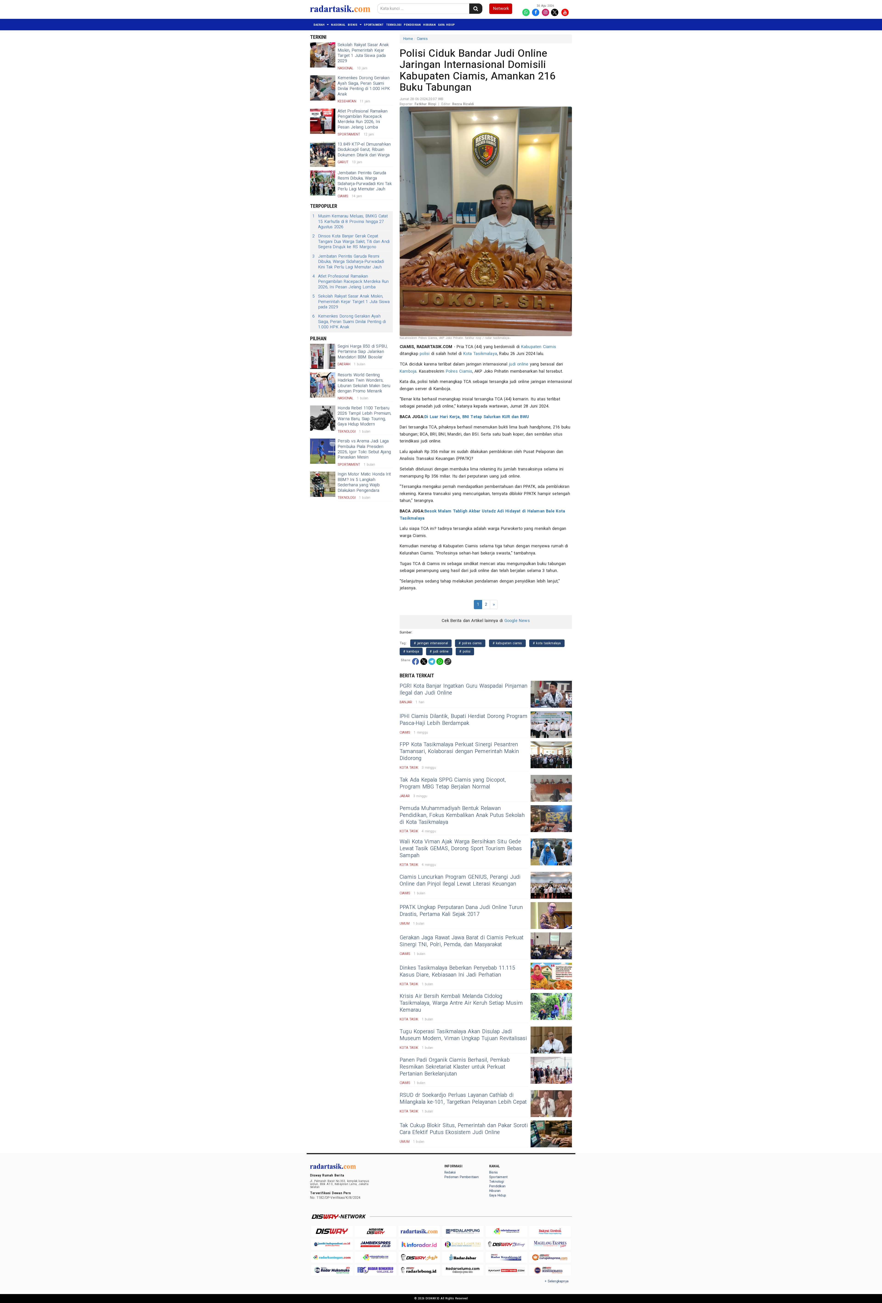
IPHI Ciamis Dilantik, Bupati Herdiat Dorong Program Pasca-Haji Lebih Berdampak (463, 719)
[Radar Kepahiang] (506, 1257)
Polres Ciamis (459, 371)
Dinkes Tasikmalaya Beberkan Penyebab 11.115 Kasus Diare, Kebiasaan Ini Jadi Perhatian (457, 971)
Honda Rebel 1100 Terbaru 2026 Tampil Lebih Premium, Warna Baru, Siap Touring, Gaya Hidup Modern (364, 416)
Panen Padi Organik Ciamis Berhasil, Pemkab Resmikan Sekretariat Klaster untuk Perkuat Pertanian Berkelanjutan (455, 1067)
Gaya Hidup (446, 24)
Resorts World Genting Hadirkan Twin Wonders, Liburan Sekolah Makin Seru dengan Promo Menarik (364, 383)
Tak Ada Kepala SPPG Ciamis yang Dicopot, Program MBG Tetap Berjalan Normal (453, 783)
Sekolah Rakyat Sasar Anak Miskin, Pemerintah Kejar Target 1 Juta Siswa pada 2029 (363, 53)
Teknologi (394, 24)
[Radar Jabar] (463, 1257)
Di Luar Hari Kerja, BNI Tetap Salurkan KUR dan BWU (476, 417)
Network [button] (501, 9)
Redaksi (450, 1172)
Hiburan (429, 24)
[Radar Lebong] (419, 1270)
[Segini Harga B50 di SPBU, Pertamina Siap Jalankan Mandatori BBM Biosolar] (322, 356)
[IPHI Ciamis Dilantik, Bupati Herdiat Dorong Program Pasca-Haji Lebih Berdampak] (551, 724)
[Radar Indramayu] (506, 1231)
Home (408, 39)
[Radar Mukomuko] (332, 1270)
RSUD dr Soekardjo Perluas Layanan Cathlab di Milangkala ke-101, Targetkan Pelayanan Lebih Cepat (463, 1098)
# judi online (439, 651)
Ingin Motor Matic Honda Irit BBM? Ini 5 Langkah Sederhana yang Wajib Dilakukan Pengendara (364, 482)
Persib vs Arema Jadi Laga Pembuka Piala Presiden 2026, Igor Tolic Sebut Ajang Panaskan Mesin (364, 449)
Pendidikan (412, 24)
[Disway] (332, 1231)
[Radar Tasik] (419, 1231)
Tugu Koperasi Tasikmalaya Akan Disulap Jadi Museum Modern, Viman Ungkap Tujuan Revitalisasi (463, 1035)
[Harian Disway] (375, 1231)
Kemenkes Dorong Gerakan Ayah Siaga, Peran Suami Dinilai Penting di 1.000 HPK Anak (364, 86)
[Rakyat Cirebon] (550, 1231)
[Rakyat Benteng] (506, 1270)
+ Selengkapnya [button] (556, 1281)
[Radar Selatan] (550, 1270)
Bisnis (352, 24)
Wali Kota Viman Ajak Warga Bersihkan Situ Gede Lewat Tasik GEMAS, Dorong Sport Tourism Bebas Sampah (461, 848)
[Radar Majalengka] (375, 1257)
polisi (425, 354)
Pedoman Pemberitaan (461, 1177)
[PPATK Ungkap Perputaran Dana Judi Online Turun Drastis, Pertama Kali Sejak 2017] (551, 915)
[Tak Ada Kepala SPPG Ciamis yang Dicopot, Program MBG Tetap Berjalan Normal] (551, 788)
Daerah (319, 24)
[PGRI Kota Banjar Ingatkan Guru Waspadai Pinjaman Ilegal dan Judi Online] (551, 694)
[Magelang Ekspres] (550, 1244)
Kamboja (408, 371)
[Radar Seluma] (463, 1270)
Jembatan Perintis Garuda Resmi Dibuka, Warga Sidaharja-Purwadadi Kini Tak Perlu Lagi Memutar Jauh (365, 181)
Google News (517, 621)
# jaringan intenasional (431, 643)
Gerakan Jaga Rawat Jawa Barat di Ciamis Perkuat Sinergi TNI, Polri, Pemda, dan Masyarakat (461, 941)
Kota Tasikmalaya (480, 354)
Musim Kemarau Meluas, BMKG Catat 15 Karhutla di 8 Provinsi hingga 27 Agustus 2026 (350, 222)
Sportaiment (374, 24)
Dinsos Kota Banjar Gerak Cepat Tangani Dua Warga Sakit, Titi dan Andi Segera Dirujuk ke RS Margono (351, 242)
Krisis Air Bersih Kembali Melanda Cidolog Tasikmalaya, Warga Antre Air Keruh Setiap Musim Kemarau (461, 1003)
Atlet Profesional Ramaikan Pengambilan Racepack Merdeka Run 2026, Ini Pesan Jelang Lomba (362, 119)
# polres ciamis (470, 643)
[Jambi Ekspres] (375, 1244)
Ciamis (422, 39)
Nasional (338, 24)
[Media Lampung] (463, 1231)
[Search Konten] (475, 8)
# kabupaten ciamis (507, 643)
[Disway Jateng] (506, 1244)
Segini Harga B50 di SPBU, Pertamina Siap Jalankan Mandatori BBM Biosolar (362, 351)
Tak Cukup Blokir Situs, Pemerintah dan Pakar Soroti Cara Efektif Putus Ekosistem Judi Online (464, 1129)
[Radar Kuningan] (332, 1257)
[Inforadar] (419, 1244)
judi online (518, 364)
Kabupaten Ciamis (538, 347)
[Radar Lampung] (463, 1244)
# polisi (464, 651)
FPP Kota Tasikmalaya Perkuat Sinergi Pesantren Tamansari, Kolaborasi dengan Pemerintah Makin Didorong (459, 751)
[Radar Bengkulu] (375, 1270)
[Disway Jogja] (419, 1257)
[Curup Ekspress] (550, 1257)
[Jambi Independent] (332, 1244)
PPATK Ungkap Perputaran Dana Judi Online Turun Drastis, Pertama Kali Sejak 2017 (461, 910)
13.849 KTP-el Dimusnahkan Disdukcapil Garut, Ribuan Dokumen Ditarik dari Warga (364, 149)
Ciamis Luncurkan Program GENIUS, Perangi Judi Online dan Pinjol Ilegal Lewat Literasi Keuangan (460, 880)
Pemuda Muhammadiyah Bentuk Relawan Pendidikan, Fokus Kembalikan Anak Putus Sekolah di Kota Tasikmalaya (462, 815)
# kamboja (411, 651)
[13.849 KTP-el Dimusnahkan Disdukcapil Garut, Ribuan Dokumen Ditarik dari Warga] (322, 154)
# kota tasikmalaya (547, 643)
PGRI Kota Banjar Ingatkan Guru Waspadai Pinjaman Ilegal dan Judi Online (463, 689)
